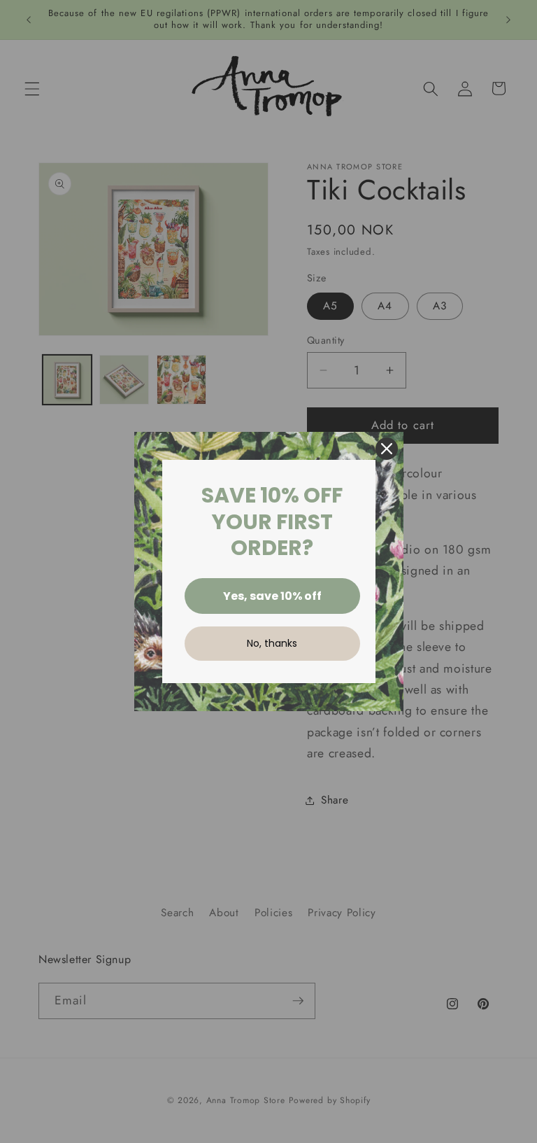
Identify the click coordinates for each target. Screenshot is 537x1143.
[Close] (386, 448)
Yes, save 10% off (272, 596)
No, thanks (272, 643)
